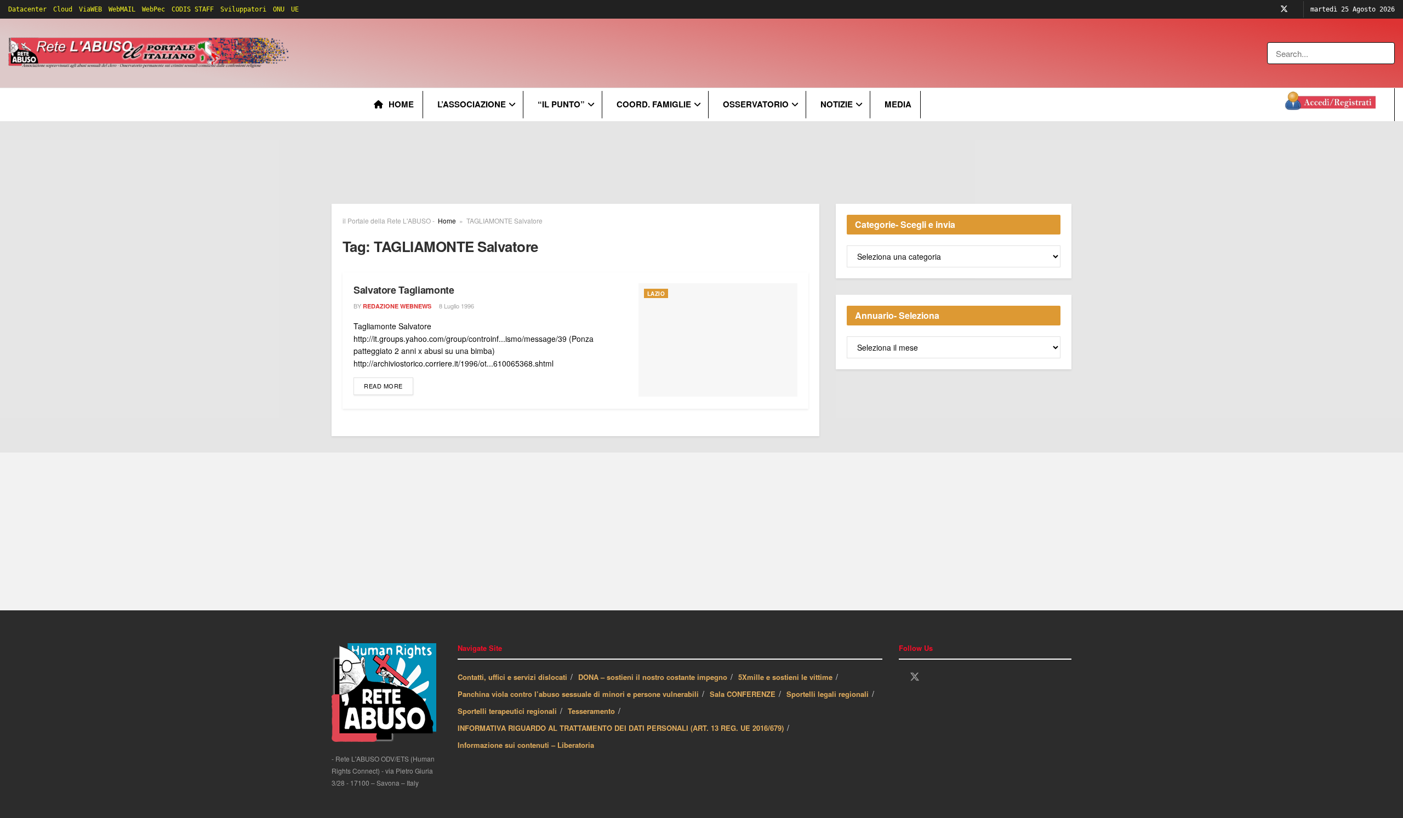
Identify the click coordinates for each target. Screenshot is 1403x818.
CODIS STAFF (193, 9)
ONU (278, 9)
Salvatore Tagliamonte (403, 290)
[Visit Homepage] (150, 53)
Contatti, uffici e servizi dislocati (512, 677)
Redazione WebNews (397, 306)
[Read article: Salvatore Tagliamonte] (717, 340)
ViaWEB (90, 9)
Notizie (836, 104)
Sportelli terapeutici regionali (507, 711)
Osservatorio (756, 104)
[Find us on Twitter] (1284, 9)
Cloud (62, 9)
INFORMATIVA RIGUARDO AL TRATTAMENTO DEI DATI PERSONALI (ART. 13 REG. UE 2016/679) (621, 728)
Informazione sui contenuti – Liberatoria (526, 745)
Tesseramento (591, 711)
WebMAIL (122, 9)
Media (898, 104)
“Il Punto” (561, 104)
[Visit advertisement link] (513, 53)
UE (295, 9)
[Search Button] (1387, 53)
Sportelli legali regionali (827, 694)
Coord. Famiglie (654, 104)
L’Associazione (471, 104)
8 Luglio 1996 (455, 305)
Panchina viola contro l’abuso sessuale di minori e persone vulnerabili (578, 694)
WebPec (153, 9)
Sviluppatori (243, 9)
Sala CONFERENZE (742, 694)
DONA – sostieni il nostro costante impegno (652, 677)
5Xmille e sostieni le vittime (785, 677)
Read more (388, 385)
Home (401, 104)
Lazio (656, 294)
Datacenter (27, 9)
